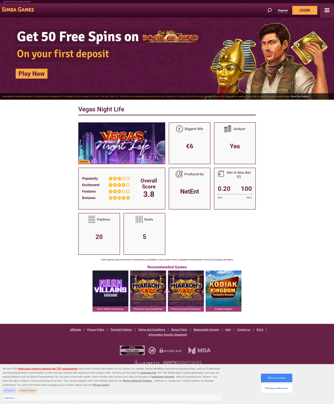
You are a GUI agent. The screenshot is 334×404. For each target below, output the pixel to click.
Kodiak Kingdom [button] (223, 309)
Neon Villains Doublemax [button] (110, 309)
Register (283, 10)
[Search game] (271, 10)
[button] (327, 10)
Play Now (31, 73)
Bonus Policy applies (300, 96)
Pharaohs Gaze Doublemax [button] (148, 309)
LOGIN (305, 10)
